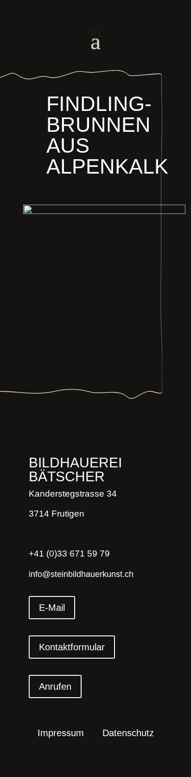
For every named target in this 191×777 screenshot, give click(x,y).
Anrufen (55, 686)
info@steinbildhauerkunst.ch (81, 574)
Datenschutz (128, 734)
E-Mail (52, 607)
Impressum (61, 734)
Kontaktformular (72, 647)
